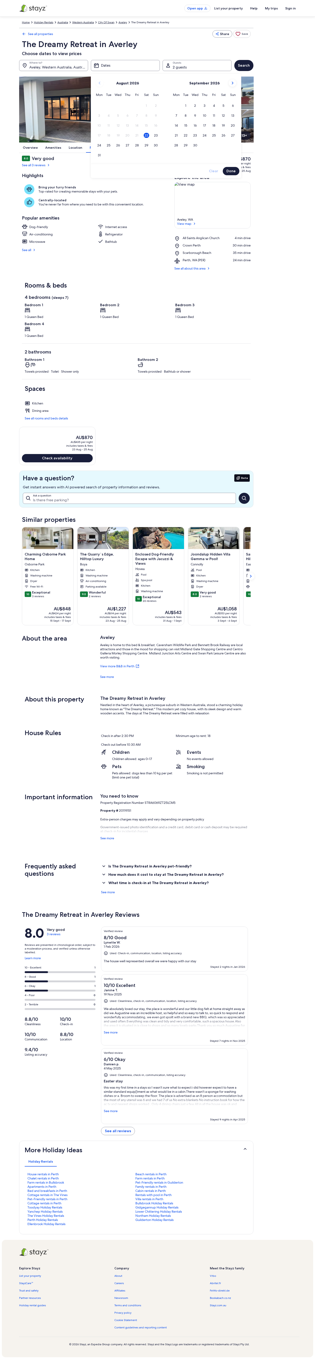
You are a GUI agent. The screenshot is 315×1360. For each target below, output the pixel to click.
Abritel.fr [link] (215, 1283)
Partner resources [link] (30, 1298)
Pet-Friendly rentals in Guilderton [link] (159, 1182)
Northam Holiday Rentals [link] (153, 1216)
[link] (242, 34)
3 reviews (53, 934)
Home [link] (26, 22)
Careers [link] (119, 1283)
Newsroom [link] (121, 1298)
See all (26, 250)
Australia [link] (62, 22)
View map (184, 224)
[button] (146, 105)
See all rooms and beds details (46, 418)
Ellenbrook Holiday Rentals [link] (46, 1224)
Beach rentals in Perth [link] (150, 1174)
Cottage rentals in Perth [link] (44, 1203)
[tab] (41, 1161)
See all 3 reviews (33, 165)
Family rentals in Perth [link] (150, 1187)
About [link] (118, 1276)
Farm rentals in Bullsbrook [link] (45, 1182)
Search (244, 65)
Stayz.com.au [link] (218, 1305)
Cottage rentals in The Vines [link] (47, 1195)
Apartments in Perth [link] (41, 1187)
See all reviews (118, 1131)
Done (231, 171)
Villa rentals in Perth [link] (149, 1199)
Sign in (290, 8)
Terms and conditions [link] (127, 1305)
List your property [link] (30, 1276)
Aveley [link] (123, 22)
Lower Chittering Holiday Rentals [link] (158, 1211)
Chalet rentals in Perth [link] (43, 1178)
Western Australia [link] (83, 22)
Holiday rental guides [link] (32, 1305)
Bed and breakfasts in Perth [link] (47, 1191)
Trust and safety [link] (29, 1290)
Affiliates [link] (119, 1290)
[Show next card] (250, 576)
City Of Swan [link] (106, 22)
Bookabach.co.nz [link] (220, 1298)
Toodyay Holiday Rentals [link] (44, 1207)
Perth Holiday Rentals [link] (42, 1220)
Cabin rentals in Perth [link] (150, 1191)
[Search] (244, 498)
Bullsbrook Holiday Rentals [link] (154, 1203)
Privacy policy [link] (122, 1313)
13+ (244, 135)
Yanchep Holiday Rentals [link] (45, 1211)
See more (107, 677)
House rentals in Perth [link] (43, 1174)
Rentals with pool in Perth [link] (153, 1195)
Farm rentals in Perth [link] (150, 1178)
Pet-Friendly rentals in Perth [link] (47, 1199)
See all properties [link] (40, 34)
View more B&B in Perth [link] (117, 666)
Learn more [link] (33, 960)
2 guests (180, 67)
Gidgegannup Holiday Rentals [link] (156, 1207)
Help (254, 8)
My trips (271, 8)
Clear (213, 171)
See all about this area (189, 268)
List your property (228, 8)
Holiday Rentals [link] (43, 22)
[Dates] (125, 65)
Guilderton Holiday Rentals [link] (154, 1220)
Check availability (57, 458)
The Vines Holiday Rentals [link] (45, 1216)
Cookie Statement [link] (125, 1320)
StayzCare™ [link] (26, 1283)
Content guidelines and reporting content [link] (140, 1327)
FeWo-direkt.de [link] (220, 1290)
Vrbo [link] (213, 1276)
